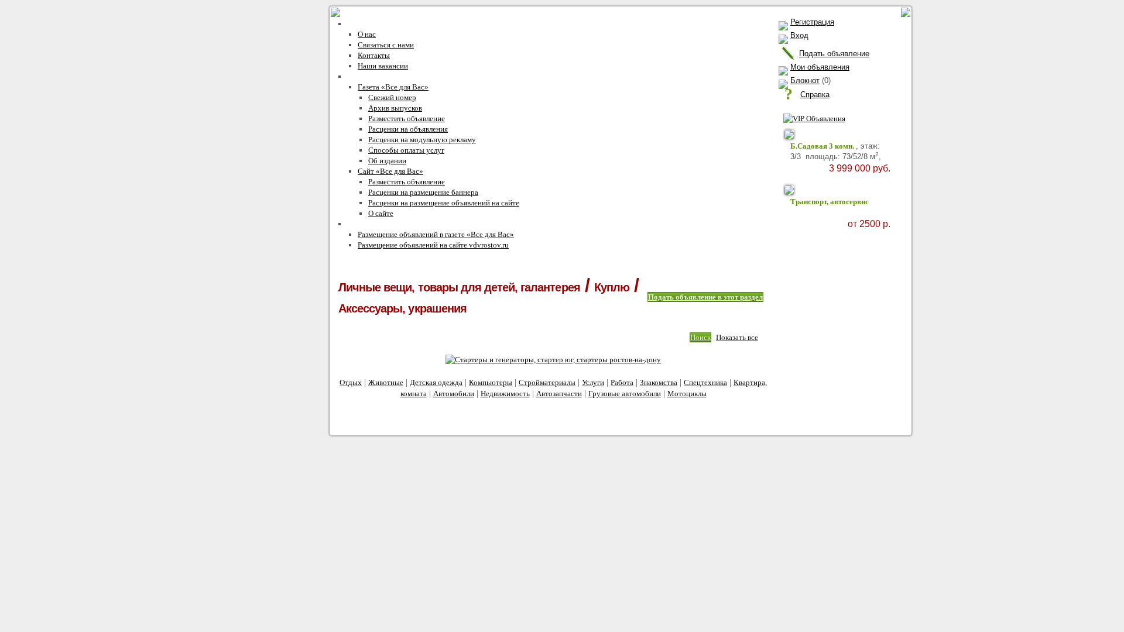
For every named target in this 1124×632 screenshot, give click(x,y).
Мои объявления (819, 67)
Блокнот (805, 80)
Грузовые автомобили (624, 393)
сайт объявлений (429, 408)
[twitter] (598, 417)
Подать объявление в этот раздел (705, 297)
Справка (815, 94)
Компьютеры (490, 382)
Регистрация (812, 22)
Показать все (737, 337)
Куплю (611, 287)
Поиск (700, 337)
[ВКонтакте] (573, 417)
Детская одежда (436, 382)
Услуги (593, 382)
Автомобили (453, 393)
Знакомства (658, 382)
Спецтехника (705, 382)
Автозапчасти (559, 393)
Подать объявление (834, 53)
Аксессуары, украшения (402, 308)
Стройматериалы (547, 382)
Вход (799, 35)
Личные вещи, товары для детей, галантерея (459, 287)
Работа (622, 382)
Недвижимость (505, 393)
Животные (385, 382)
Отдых (351, 382)
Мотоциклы (687, 393)
